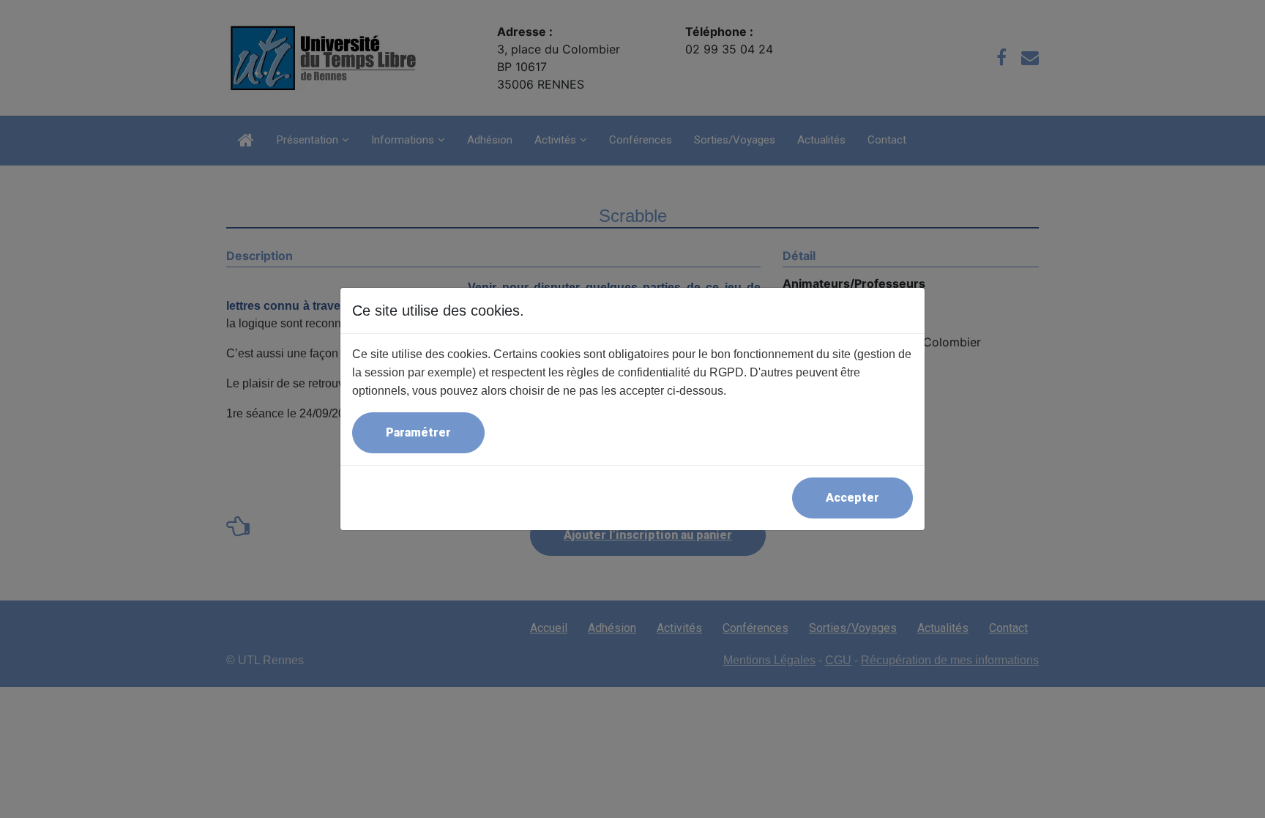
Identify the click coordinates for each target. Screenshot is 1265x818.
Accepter (852, 498)
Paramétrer (418, 432)
